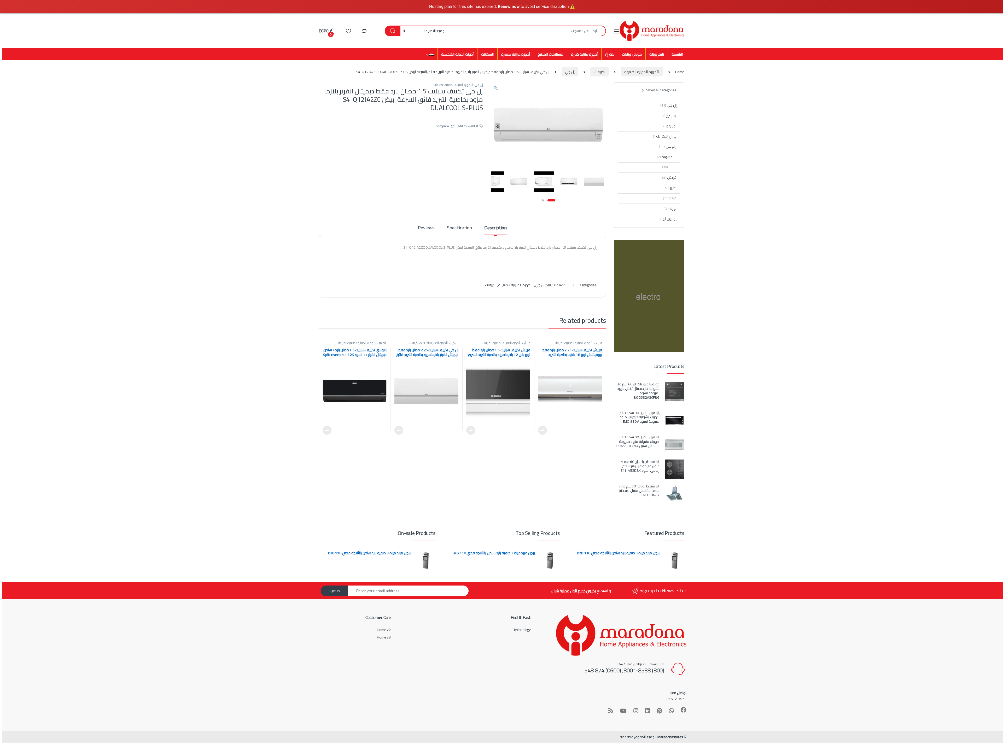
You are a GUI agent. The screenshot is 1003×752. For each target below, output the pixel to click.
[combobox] (526, 31)
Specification (459, 228)
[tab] (495, 230)
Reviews (426, 228)
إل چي (570, 71)
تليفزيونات (656, 54)
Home (679, 71)
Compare (442, 126)
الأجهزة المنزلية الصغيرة (642, 71)
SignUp (334, 590)
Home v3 (384, 637)
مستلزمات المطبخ (550, 54)
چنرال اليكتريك (664, 136)
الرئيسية (677, 54)
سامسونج (667, 156)
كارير (670, 187)
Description (495, 228)
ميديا (670, 198)
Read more (542, 430)
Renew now (509, 6)
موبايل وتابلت (632, 54)
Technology (522, 629)
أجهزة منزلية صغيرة (515, 54)
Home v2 (384, 629)
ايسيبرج (669, 115)
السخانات (487, 54)
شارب (669, 167)
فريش (598, 343)
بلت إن (609, 54)
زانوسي (382, 343)
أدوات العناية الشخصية (457, 54)
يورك (671, 208)
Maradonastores (670, 736)
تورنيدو (669, 125)
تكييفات (599, 71)
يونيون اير (667, 218)
